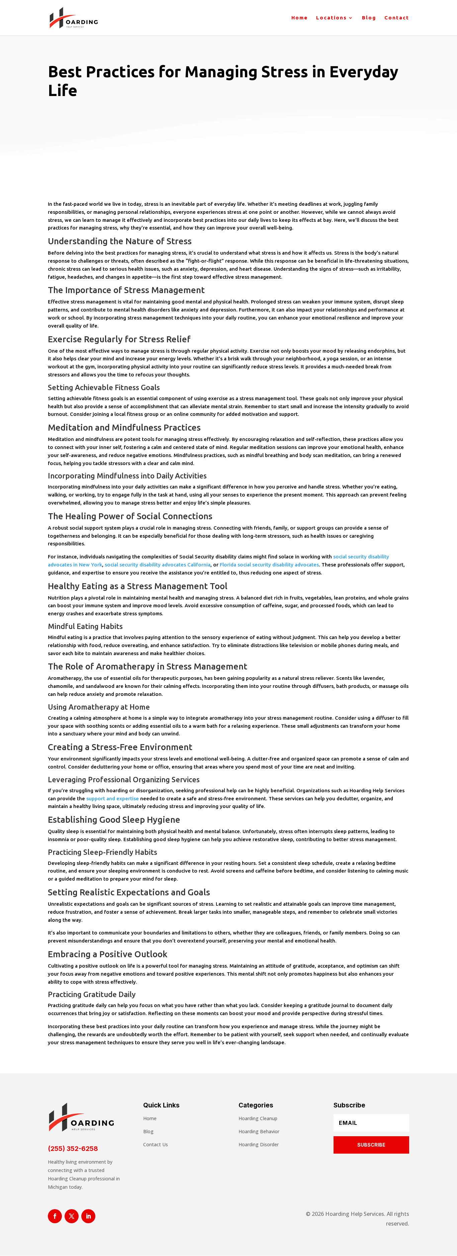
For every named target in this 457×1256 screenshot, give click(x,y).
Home (299, 17)
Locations (331, 17)
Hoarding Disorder (259, 1144)
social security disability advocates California (157, 564)
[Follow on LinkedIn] (88, 1216)
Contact (396, 17)
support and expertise (112, 798)
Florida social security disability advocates (269, 564)
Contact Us (155, 1144)
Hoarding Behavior (259, 1131)
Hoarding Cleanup (258, 1118)
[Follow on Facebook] (55, 1216)
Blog (369, 17)
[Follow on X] (72, 1216)
